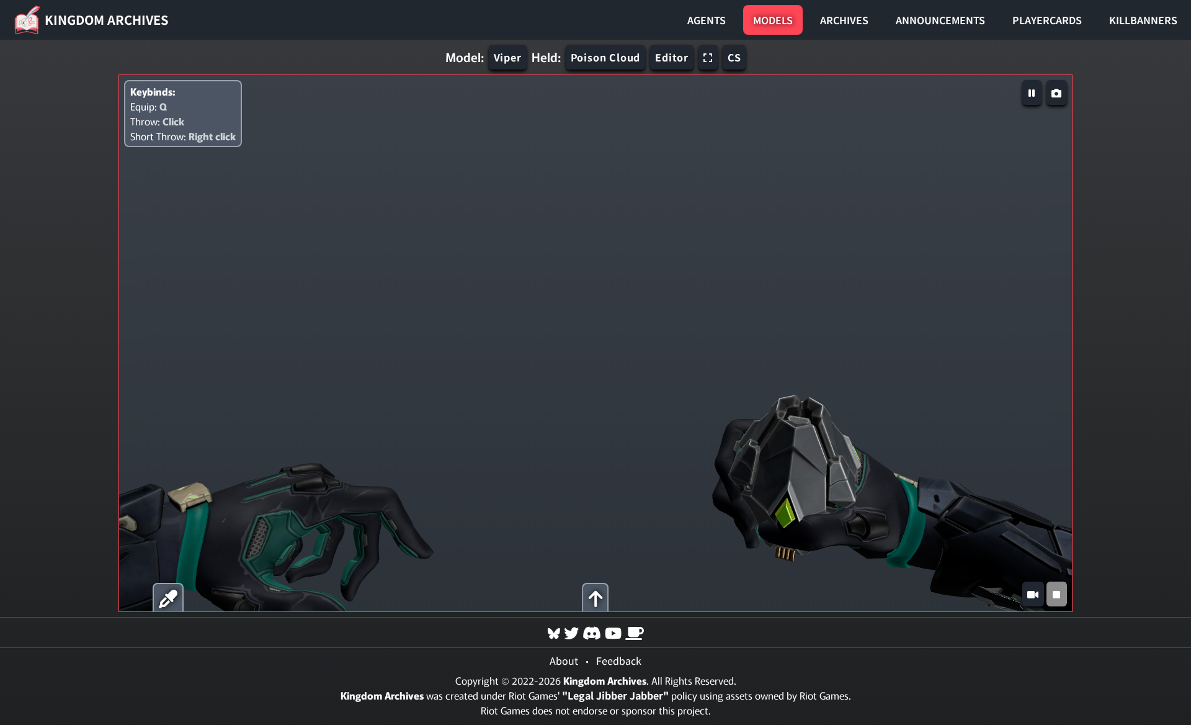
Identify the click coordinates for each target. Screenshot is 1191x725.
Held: (546, 57)
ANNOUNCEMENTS (940, 19)
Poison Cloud (606, 57)
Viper (508, 57)
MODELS (773, 19)
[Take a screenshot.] (1056, 92)
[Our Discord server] (591, 632)
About (564, 660)
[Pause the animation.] (1032, 92)
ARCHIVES (844, 19)
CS (734, 57)
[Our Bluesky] (554, 632)
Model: (464, 57)
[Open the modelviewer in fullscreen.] (708, 57)
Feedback (618, 660)
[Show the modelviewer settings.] (596, 598)
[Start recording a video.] (1033, 594)
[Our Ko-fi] (634, 632)
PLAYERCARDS (1047, 19)
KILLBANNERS (1143, 19)
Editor (672, 57)
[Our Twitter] (571, 632)
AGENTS (706, 19)
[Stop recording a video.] (1056, 594)
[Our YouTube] (613, 632)
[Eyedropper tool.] (168, 598)
